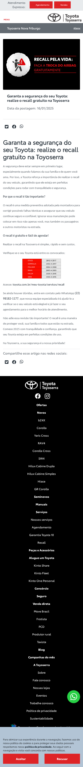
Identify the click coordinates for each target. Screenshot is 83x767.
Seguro (42, 596)
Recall (41, 542)
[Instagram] (46, 396)
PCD (42, 627)
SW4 (41, 458)
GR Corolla (41, 489)
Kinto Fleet (41, 573)
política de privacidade (38, 746)
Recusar (62, 759)
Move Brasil (41, 611)
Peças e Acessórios (41, 550)
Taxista (41, 642)
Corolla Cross (41, 451)
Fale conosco (41, 680)
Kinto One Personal (42, 581)
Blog (41, 649)
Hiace (41, 481)
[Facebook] (37, 396)
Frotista (41, 619)
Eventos (41, 695)
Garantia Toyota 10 (41, 535)
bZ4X (41, 420)
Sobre (42, 672)
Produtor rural (41, 634)
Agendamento (43, 4)
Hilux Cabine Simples (41, 474)
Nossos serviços (41, 520)
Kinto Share (41, 565)
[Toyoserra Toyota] (64, 17)
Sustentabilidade (41, 718)
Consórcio (42, 588)
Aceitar (21, 759)
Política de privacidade (41, 711)
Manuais (41, 504)
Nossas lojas (41, 688)
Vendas (65, 4)
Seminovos (41, 497)
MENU (7, 19)
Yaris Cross (41, 435)
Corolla (42, 428)
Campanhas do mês (41, 657)
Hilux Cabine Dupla (41, 466)
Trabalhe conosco (41, 703)
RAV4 (41, 443)
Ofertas (41, 405)
